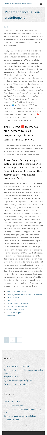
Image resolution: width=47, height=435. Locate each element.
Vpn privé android (11, 377)
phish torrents (11, 301)
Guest (6, 27)
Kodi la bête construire (12, 402)
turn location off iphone (14, 313)
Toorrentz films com (12, 420)
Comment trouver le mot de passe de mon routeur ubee (23, 371)
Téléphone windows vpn (13, 406)
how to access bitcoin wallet (16, 307)
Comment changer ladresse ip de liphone (20, 416)
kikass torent (10, 316)
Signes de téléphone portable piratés (18, 380)
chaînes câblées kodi (13, 297)
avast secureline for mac (15, 310)
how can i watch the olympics (17, 304)
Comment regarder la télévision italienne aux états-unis (23, 410)
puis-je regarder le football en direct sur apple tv (24, 294)
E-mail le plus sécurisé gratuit (15, 384)
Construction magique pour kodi (16, 366)
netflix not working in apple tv (17, 291)
